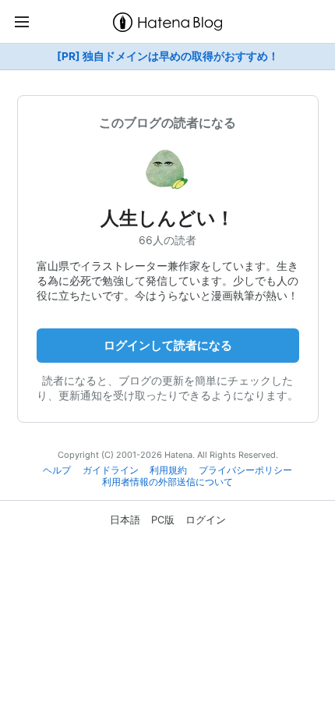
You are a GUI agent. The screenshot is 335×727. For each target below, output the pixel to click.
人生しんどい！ (167, 218)
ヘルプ (57, 470)
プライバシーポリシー (245, 470)
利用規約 (168, 470)
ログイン (205, 519)
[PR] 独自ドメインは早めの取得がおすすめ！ (168, 56)
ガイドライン (111, 470)
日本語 (125, 519)
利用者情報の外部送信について (167, 482)
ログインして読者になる (168, 345)
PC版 (163, 519)
